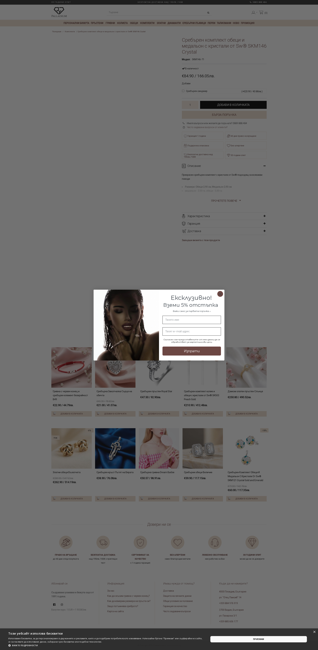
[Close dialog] (220, 294)
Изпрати (192, 351)
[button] (105, 646)
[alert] (159, 639)
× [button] (314, 632)
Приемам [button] (258, 639)
